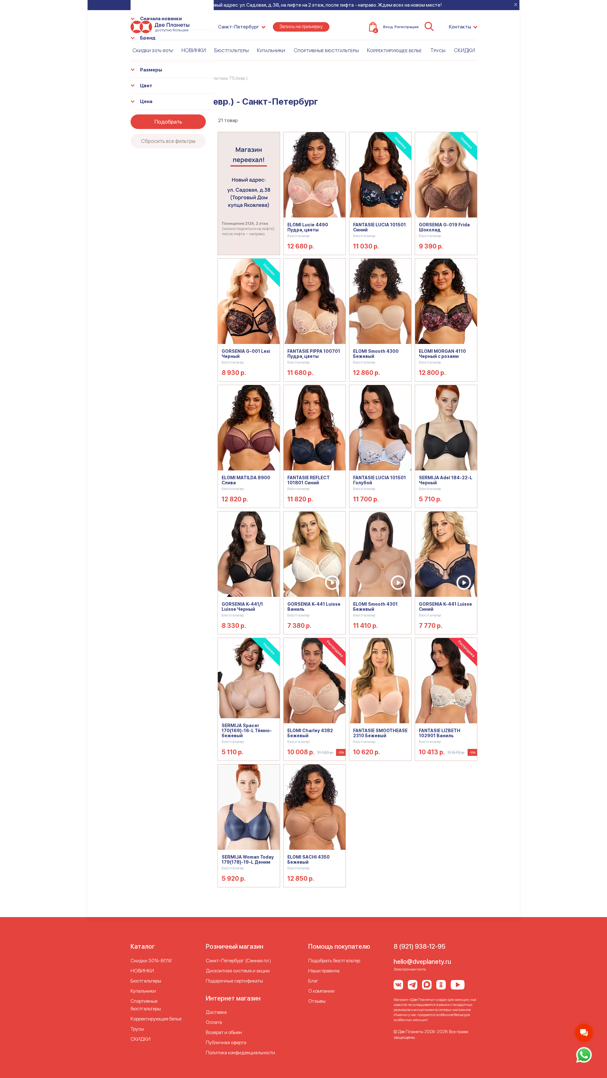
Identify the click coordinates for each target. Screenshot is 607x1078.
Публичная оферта (226, 1042)
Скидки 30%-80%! (152, 50)
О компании (321, 991)
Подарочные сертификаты (234, 981)
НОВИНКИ (193, 50)
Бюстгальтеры (231, 50)
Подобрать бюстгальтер (334, 961)
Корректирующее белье (394, 50)
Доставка (216, 1012)
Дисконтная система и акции (238, 971)
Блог (313, 981)
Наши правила (324, 971)
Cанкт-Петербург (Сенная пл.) (238, 961)
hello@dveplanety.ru (422, 961)
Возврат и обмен (224, 1032)
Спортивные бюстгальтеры (326, 50)
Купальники (271, 50)
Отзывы (317, 1001)
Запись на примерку (301, 26)
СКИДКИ (464, 50)
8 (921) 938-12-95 (419, 946)
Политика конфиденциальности (240, 1053)
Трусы (437, 50)
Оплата (214, 1022)
